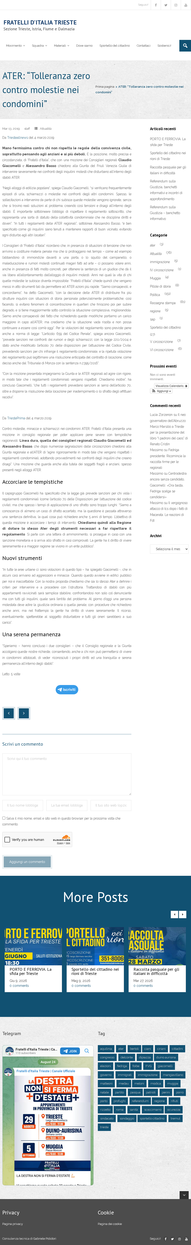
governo (106, 1075)
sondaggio (127, 1118)
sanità (134, 1109)
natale (104, 1092)
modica (155, 1083)
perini (166, 1092)
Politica (155, 295)
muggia (172, 1083)
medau (124, 1083)
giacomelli (165, 1066)
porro (180, 1092)
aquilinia (106, 1048)
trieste (104, 1127)
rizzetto (105, 1109)
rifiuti (174, 1101)
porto (103, 1101)
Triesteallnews (17, 137)
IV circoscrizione (162, 270)
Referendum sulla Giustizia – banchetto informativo (165, 213)
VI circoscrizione (162, 350)
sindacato (106, 1118)
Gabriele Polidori (44, 1238)
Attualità (45, 128)
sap (152, 319)
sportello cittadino (152, 1118)
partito (119, 1092)
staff (27, 128)
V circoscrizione (161, 342)
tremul (175, 1118)
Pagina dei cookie (110, 1224)
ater (152, 245)
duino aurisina (166, 1057)
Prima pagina (105, 86)
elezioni (105, 1066)
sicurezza (173, 1109)
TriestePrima (16, 418)
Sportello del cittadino (165, 327)
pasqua (135, 1092)
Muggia (155, 278)
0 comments (19, 986)
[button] (161, 391)
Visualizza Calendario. (170, 386)
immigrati (125, 1075)
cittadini (177, 1048)
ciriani (161, 1048)
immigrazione (160, 262)
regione (155, 311)
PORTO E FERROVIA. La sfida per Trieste (168, 142)
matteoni (106, 1083)
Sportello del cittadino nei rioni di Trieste (168, 156)
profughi (120, 1101)
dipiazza (145, 1057)
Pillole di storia (160, 286)
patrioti (151, 1092)
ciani (147, 1048)
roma (119, 1109)
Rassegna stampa (163, 303)
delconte (127, 1057)
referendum (140, 1101)
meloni (139, 1083)
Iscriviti (69, 689)
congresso (107, 1057)
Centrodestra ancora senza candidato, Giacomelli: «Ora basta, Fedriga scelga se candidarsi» (168, 485)
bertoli (134, 1048)
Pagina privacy (12, 1224)
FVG (149, 1066)
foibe (136, 1066)
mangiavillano (173, 1075)
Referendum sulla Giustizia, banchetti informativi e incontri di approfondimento (166, 190)
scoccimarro (152, 1109)
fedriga (122, 1066)
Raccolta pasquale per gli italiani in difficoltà (168, 170)
